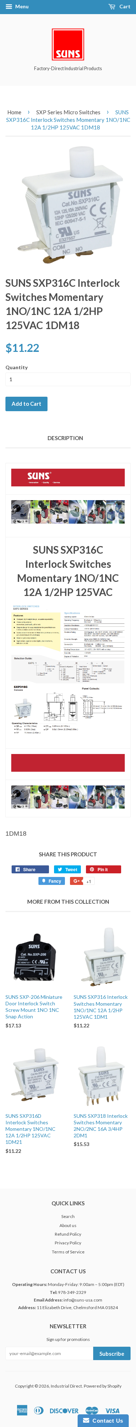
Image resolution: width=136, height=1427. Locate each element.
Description (65, 438)
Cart (124, 6)
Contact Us (106, 1421)
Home (14, 112)
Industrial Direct (66, 1386)
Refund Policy (68, 1234)
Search (68, 1216)
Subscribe (111, 1353)
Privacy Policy (68, 1242)
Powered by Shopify (102, 1386)
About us (68, 1225)
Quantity (16, 367)
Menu (21, 6)
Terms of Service (68, 1252)
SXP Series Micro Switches (68, 112)
